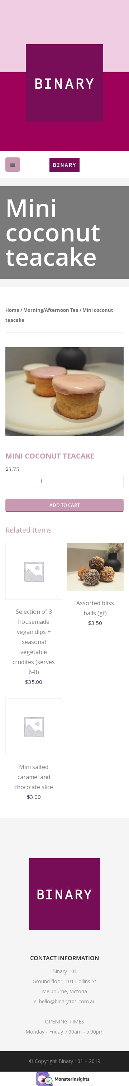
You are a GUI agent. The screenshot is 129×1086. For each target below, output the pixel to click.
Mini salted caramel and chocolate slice (33, 777)
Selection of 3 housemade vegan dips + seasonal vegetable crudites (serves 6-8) (34, 642)
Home (12, 310)
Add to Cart (64, 505)
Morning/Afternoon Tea (50, 310)
